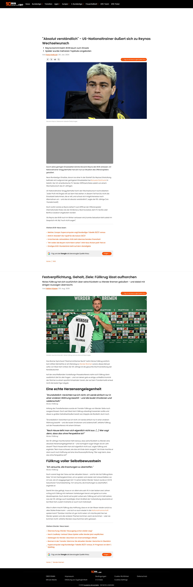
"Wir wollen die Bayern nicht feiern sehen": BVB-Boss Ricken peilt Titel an (76, 243)
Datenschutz (142, 576)
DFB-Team (105, 4)
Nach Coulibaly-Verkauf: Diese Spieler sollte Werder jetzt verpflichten (76, 534)
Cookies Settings (121, 580)
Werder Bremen (86, 364)
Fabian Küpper (52, 288)
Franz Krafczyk (51, 55)
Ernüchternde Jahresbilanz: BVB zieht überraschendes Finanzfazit (74, 239)
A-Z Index (99, 580)
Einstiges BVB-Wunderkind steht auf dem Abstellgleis (69, 246)
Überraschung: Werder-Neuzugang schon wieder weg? (70, 531)
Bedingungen (100, 576)
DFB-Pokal (115, 4)
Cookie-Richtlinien (121, 576)
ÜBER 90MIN (50, 576)
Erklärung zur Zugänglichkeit (76, 580)
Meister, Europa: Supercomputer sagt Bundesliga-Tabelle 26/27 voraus (76, 232)
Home (48, 261)
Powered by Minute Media (91, 585)
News (28, 4)
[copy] (58, 59)
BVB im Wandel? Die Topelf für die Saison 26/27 (67, 236)
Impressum (69, 576)
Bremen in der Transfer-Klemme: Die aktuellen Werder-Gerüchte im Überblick (79, 541)
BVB (54, 261)
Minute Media (51, 580)
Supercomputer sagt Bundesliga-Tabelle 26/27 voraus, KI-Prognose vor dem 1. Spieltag (80, 545)
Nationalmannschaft (100, 510)
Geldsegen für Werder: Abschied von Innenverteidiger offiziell (72, 538)
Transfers (48, 4)
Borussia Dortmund (98, 180)
